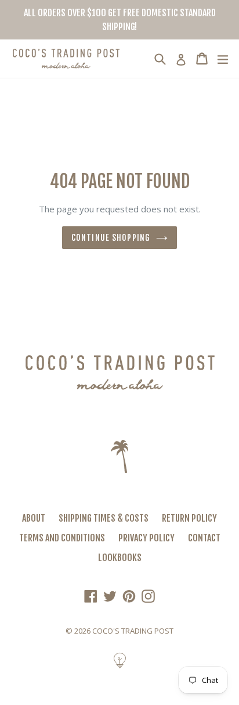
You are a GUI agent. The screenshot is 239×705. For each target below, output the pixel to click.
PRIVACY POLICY (146, 538)
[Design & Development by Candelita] (120, 666)
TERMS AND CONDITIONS (62, 538)
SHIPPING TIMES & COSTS (104, 518)
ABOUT (33, 518)
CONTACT (204, 538)
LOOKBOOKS (120, 557)
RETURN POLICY (189, 518)
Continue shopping (110, 238)
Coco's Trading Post (132, 631)
